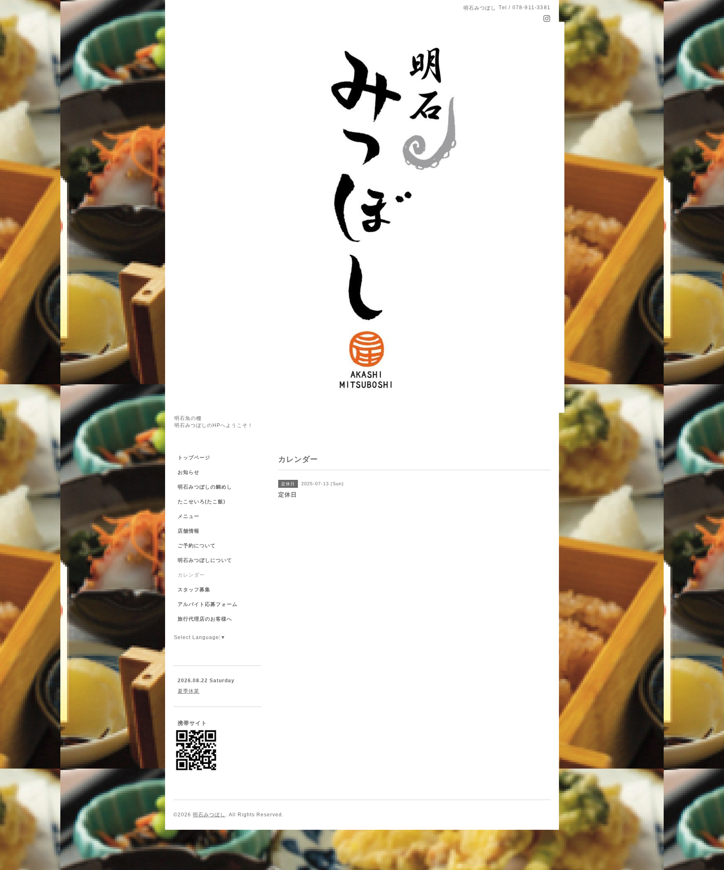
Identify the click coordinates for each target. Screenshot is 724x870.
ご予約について (197, 546)
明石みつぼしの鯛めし (205, 487)
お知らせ (188, 472)
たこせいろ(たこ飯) (201, 502)
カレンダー (191, 575)
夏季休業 (188, 691)
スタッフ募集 (194, 590)
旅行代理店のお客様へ (205, 619)
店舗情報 (188, 531)
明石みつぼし (209, 815)
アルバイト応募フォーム (208, 604)
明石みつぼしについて (205, 560)
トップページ (194, 458)
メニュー (188, 516)
